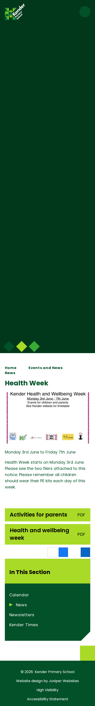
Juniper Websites (64, 680)
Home (11, 367)
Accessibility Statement (47, 699)
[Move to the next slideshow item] (9, 346)
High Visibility (47, 690)
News (10, 372)
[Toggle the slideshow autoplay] (34, 346)
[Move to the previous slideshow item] (21, 346)
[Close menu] (84, 11)
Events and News (45, 367)
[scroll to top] (87, 653)
